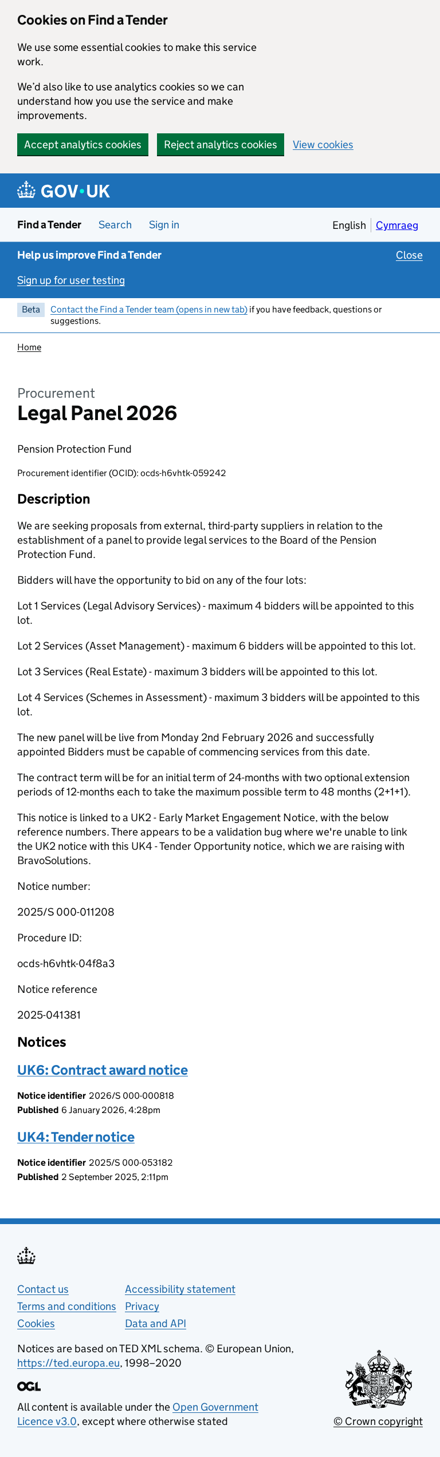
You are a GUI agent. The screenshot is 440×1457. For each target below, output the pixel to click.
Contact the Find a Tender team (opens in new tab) (148, 309)
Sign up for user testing (71, 280)
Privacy (142, 1306)
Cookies (36, 1323)
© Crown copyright (378, 1421)
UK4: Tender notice (76, 1137)
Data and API (155, 1323)
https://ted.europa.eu (68, 1362)
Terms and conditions (66, 1306)
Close (409, 255)
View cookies (323, 144)
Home (29, 347)
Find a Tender (49, 224)
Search (115, 224)
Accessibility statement (180, 1289)
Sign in (164, 224)
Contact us (43, 1289)
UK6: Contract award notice (102, 1070)
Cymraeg (397, 225)
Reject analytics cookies (220, 144)
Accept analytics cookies (83, 144)
